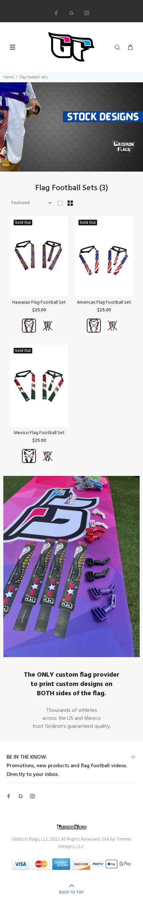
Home (8, 77)
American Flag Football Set (104, 302)
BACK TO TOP (71, 892)
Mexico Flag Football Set (39, 433)
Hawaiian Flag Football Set (39, 302)
